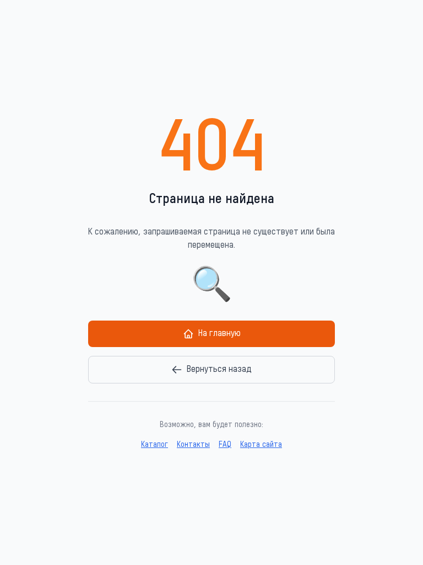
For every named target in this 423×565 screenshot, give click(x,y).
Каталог (154, 445)
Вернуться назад (219, 369)
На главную (219, 333)
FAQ (225, 445)
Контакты (193, 445)
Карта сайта (261, 445)
